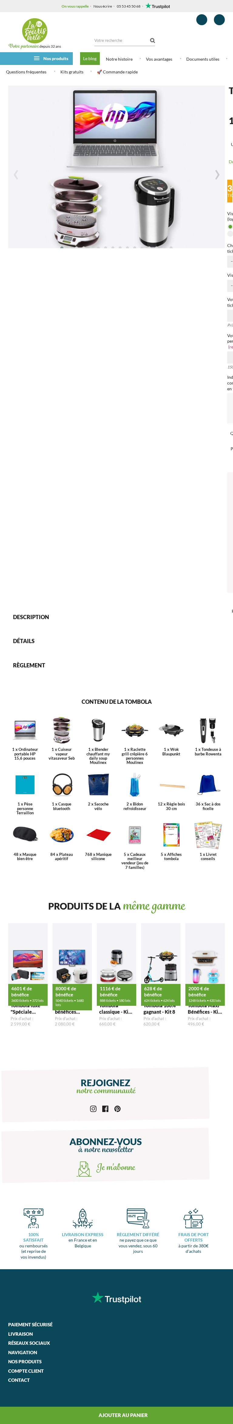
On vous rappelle (75, 6)
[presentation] (15, 174)
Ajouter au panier (123, 1415)
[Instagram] (93, 1108)
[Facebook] (105, 1108)
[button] (62, 248)
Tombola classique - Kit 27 (114, 1009)
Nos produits (55, 58)
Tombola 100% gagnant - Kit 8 (160, 1008)
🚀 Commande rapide (117, 71)
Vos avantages (159, 59)
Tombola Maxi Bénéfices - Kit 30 (204, 1009)
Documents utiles (202, 59)
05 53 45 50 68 (128, 6)
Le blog (89, 58)
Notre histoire (119, 59)
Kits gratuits (71, 71)
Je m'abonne (115, 1168)
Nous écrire (102, 6)
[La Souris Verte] (34, 30)
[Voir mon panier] (219, 19)
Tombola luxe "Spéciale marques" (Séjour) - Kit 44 (28, 1009)
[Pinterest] (117, 1108)
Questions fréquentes (26, 71)
